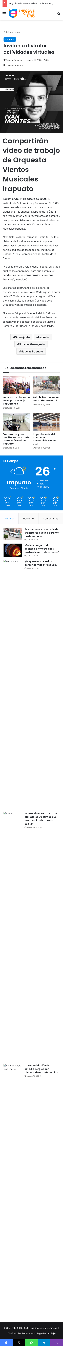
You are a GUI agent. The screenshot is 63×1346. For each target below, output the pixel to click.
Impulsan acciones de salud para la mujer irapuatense (16, 400)
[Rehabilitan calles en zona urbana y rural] (46, 385)
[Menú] (4, 14)
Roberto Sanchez (14, 60)
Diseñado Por (15, 1333)
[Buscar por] (58, 14)
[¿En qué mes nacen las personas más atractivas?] (13, 684)
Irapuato (17, 32)
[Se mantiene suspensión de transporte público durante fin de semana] (13, 534)
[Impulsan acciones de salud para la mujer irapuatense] (16, 385)
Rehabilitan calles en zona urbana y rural (46, 399)
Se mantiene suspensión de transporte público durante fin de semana (42, 533)
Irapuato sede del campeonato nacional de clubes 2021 (44, 439)
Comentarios (50, 518)
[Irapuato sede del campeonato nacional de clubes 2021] (46, 422)
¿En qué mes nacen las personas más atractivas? (41, 563)
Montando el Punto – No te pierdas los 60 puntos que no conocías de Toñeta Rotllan (41, 819)
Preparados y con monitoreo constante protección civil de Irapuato (16, 439)
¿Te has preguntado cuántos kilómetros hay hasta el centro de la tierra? (42, 549)
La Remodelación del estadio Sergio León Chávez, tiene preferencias (41, 1069)
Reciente (28, 518)
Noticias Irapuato (32, 351)
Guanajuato (22, 337)
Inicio (9, 32)
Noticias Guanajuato (32, 344)
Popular (9, 518)
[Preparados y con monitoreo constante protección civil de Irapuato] (16, 422)
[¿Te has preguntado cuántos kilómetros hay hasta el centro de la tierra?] (13, 550)
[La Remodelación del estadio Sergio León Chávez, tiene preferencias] (13, 1189)
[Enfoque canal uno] (21, 13)
